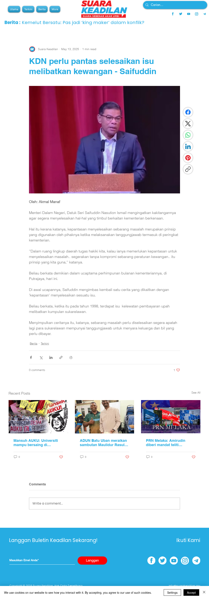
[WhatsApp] (188, 135)
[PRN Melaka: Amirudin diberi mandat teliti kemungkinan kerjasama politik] (170, 416)
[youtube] (188, 13)
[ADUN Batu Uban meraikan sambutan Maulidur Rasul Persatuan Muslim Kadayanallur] (104, 416)
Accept (191, 592)
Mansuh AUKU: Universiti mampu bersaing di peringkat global (35, 442)
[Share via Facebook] (31, 357)
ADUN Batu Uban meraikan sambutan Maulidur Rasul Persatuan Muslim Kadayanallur (103, 442)
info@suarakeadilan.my (184, 585)
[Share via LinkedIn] (51, 357)
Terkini (45, 343)
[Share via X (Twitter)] (41, 357)
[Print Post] (71, 357)
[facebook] (172, 13)
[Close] (204, 592)
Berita (33, 343)
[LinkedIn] (188, 146)
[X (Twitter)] (188, 123)
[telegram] (204, 13)
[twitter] (180, 13)
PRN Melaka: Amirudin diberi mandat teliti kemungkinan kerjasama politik (167, 442)
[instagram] (196, 13)
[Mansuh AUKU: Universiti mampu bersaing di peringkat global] (38, 416)
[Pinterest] (188, 157)
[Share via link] (61, 357)
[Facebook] (188, 112)
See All (195, 392)
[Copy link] (188, 169)
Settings (172, 592)
